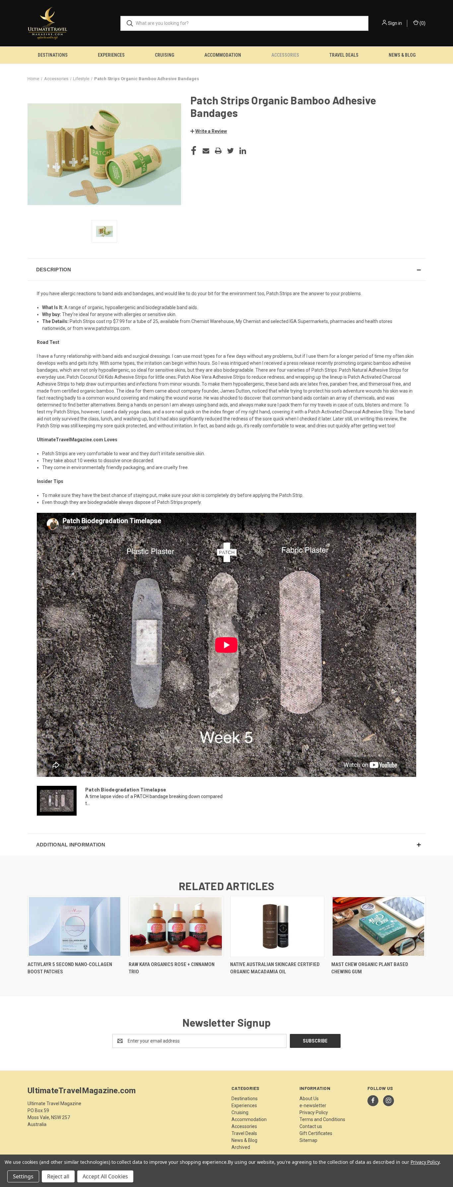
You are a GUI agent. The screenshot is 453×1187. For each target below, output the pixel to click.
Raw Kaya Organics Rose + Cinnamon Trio (172, 968)
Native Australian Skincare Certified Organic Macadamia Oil (275, 968)
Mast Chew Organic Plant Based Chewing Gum (369, 968)
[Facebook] (193, 150)
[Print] (218, 150)
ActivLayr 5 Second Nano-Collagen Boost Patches (70, 968)
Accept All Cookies (105, 1176)
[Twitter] (230, 150)
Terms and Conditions (322, 1119)
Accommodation (222, 55)
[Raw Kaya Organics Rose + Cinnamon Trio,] (176, 926)
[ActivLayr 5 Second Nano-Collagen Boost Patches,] (74, 926)
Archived (240, 1147)
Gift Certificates (315, 1133)
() (422, 23)
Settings (23, 1176)
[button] (208, 131)
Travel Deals (343, 55)
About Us (309, 1098)
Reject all (58, 1176)
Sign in (395, 23)
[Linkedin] (242, 150)
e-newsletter (312, 1105)
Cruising (164, 55)
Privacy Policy (313, 1112)
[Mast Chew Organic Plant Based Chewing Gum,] (378, 926)
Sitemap (308, 1140)
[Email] (206, 150)
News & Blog (402, 55)
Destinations (53, 55)
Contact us (310, 1126)
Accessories (285, 55)
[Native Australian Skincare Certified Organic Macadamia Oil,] (277, 926)
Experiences (111, 55)
